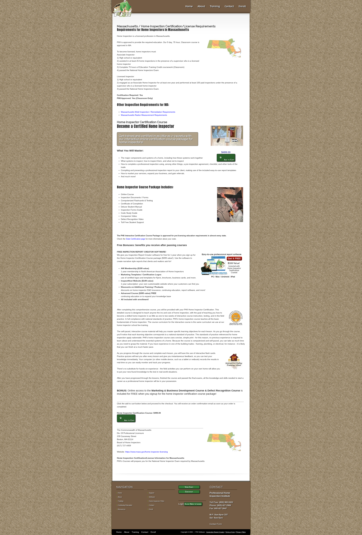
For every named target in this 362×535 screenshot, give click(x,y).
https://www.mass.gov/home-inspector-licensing (146, 452)
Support (151, 493)
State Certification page (135, 239)
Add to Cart (228, 160)
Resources (121, 509)
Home (189, 6)
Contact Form (216, 524)
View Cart (189, 487)
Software (152, 497)
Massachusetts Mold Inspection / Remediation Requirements (148, 112)
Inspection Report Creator (215, 532)
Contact (229, 6)
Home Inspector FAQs (156, 501)
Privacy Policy (241, 532)
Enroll (242, 6)
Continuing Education (125, 505)
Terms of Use (230, 532)
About (201, 6)
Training (215, 6)
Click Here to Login (193, 504)
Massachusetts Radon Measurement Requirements (144, 115)
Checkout (189, 492)
